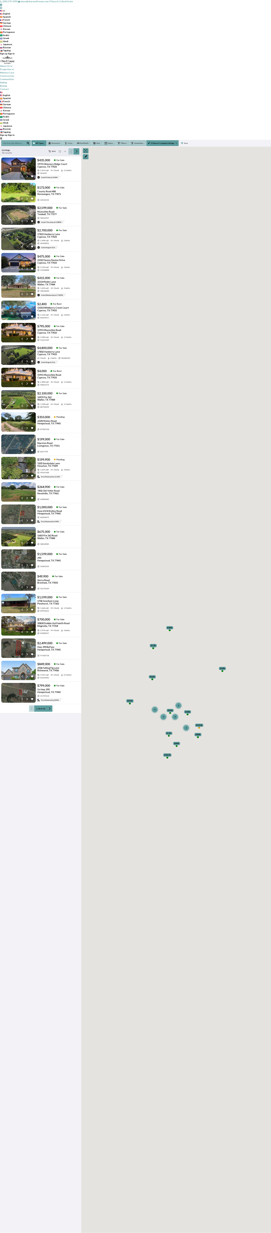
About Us (5, 66)
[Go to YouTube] (1, 7)
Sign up (3, 53)
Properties (5, 69)
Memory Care (7, 72)
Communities (7, 79)
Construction (7, 76)
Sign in (11, 53)
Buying (3, 85)
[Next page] (76, 151)
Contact (4, 89)
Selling (3, 82)
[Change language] (2, 10)
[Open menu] (1, 138)
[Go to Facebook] (1, 4)
